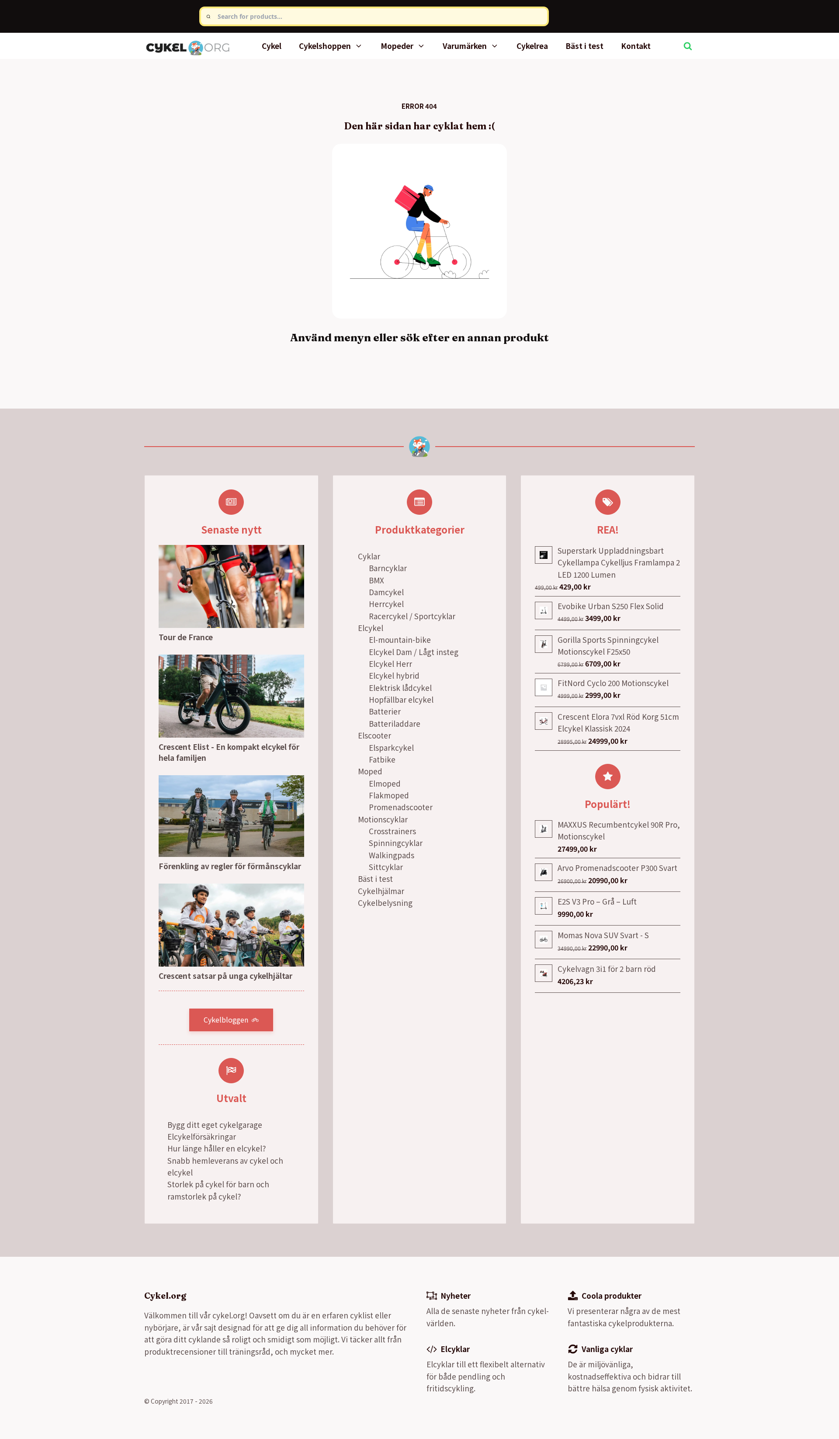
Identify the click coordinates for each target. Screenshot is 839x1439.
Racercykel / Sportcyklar (412, 615)
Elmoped (385, 783)
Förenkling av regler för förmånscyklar (230, 865)
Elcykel (370, 627)
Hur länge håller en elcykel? (216, 1148)
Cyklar (369, 556)
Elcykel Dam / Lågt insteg (413, 651)
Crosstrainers (392, 830)
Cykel (271, 45)
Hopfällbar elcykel (401, 699)
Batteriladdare (394, 723)
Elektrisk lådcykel (400, 687)
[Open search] (688, 46)
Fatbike (382, 759)
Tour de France (186, 636)
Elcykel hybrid (394, 675)
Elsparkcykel (391, 747)
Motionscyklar (383, 819)
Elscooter (374, 735)
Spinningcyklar (396, 842)
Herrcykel (386, 603)
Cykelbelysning (385, 902)
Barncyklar (388, 567)
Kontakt (636, 45)
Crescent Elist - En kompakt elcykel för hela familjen (229, 752)
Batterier (385, 711)
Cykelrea (532, 45)
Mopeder (397, 45)
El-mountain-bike (400, 639)
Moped (370, 771)
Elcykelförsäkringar (201, 1136)
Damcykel (386, 591)
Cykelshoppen (325, 45)
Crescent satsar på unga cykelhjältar (225, 975)
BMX (376, 580)
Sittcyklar (386, 866)
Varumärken (465, 45)
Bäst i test (584, 45)
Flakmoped (389, 795)
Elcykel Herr (390, 663)
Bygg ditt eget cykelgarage (214, 1124)
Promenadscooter (401, 806)
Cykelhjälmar (381, 890)
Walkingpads (391, 855)
